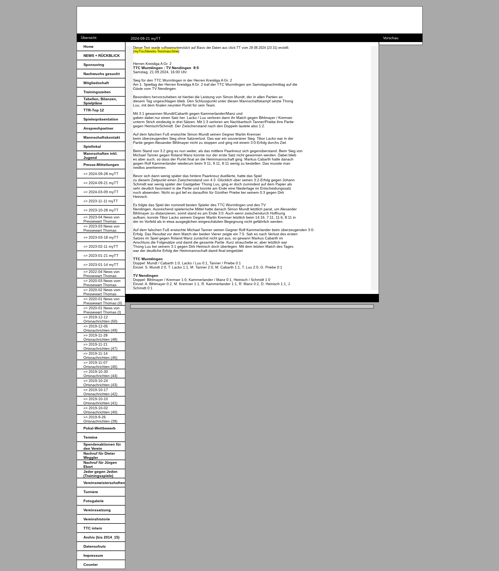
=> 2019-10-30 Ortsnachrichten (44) (100, 374)
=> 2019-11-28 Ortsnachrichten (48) (100, 337)
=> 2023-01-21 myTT (101, 255)
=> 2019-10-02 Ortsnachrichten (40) (100, 410)
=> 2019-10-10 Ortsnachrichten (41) (100, 401)
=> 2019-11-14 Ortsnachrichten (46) (100, 355)
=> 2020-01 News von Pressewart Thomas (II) (102, 301)
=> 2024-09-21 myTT (101, 183)
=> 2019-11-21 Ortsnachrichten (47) (100, 346)
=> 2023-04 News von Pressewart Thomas (101, 219)
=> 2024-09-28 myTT (101, 174)
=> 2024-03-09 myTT (101, 192)
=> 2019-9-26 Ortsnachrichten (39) (100, 419)
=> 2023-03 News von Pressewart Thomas (101, 228)
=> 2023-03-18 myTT (101, 237)
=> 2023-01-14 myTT (101, 265)
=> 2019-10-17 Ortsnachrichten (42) (100, 392)
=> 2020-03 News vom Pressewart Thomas (102, 283)
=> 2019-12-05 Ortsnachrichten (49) (100, 328)
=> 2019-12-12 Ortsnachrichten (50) (100, 319)
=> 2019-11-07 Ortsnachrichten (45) (100, 364)
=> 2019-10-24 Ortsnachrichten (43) (100, 383)
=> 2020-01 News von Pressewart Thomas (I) (102, 310)
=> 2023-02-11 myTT (100, 246)
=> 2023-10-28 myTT (101, 210)
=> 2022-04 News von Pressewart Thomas (101, 274)
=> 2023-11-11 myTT (100, 201)
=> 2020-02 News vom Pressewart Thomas (102, 292)
